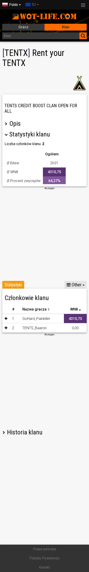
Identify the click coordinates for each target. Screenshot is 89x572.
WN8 (74, 309)
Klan (65, 27)
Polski (13, 5)
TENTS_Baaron (34, 328)
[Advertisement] (44, 234)
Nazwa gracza (34, 309)
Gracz (23, 27)
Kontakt (44, 567)
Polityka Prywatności (44, 558)
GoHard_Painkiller (36, 318)
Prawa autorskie (44, 549)
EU (34, 4)
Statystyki (13, 284)
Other (76, 284)
